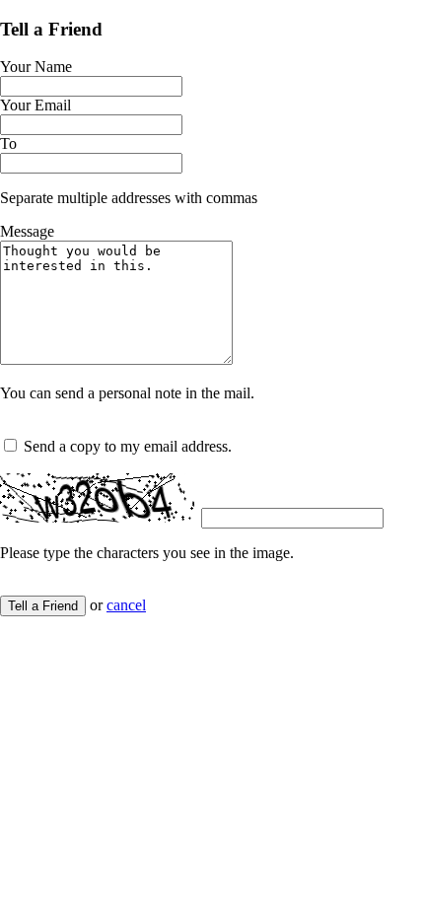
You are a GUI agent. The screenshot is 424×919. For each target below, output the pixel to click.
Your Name (36, 66)
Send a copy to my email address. (128, 446)
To (8, 143)
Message (27, 231)
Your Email (35, 105)
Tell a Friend (43, 606)
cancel (126, 605)
